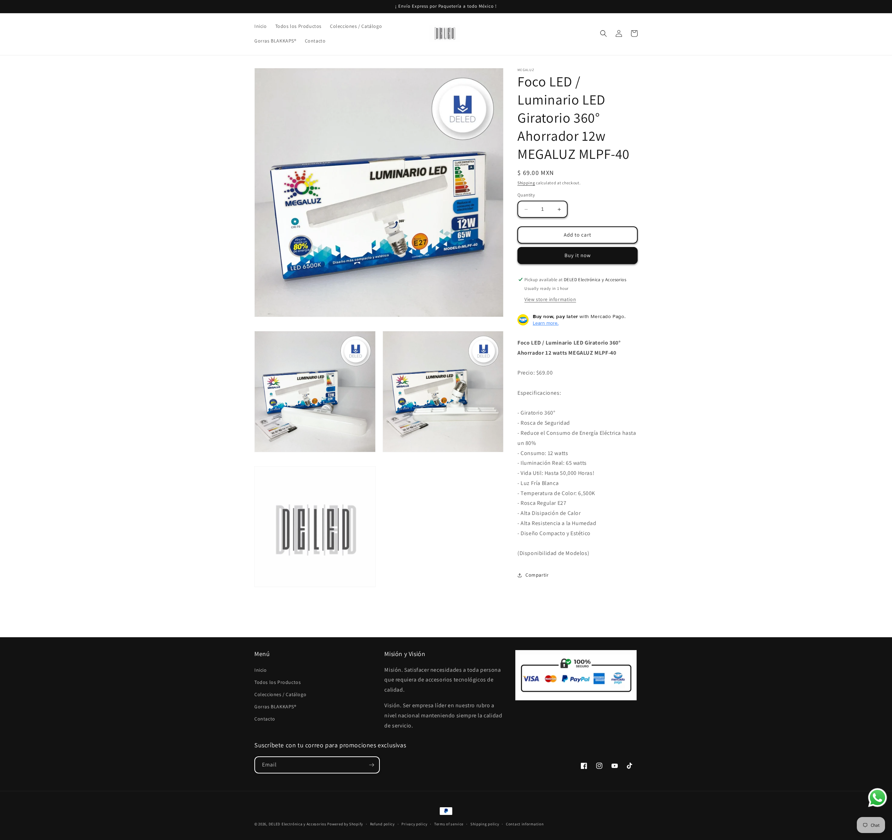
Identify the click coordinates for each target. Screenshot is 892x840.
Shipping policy (484, 824)
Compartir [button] (536, 575)
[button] (603, 33)
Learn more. (546, 322)
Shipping (526, 182)
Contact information (525, 824)
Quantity (526, 195)
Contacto (264, 719)
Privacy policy (414, 824)
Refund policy (382, 824)
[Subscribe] (371, 764)
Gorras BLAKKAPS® (275, 706)
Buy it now (577, 255)
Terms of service (448, 824)
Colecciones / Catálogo (280, 694)
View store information (550, 299)
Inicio (260, 670)
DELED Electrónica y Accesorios (297, 824)
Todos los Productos (277, 682)
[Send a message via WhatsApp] (878, 798)
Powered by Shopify (345, 824)
